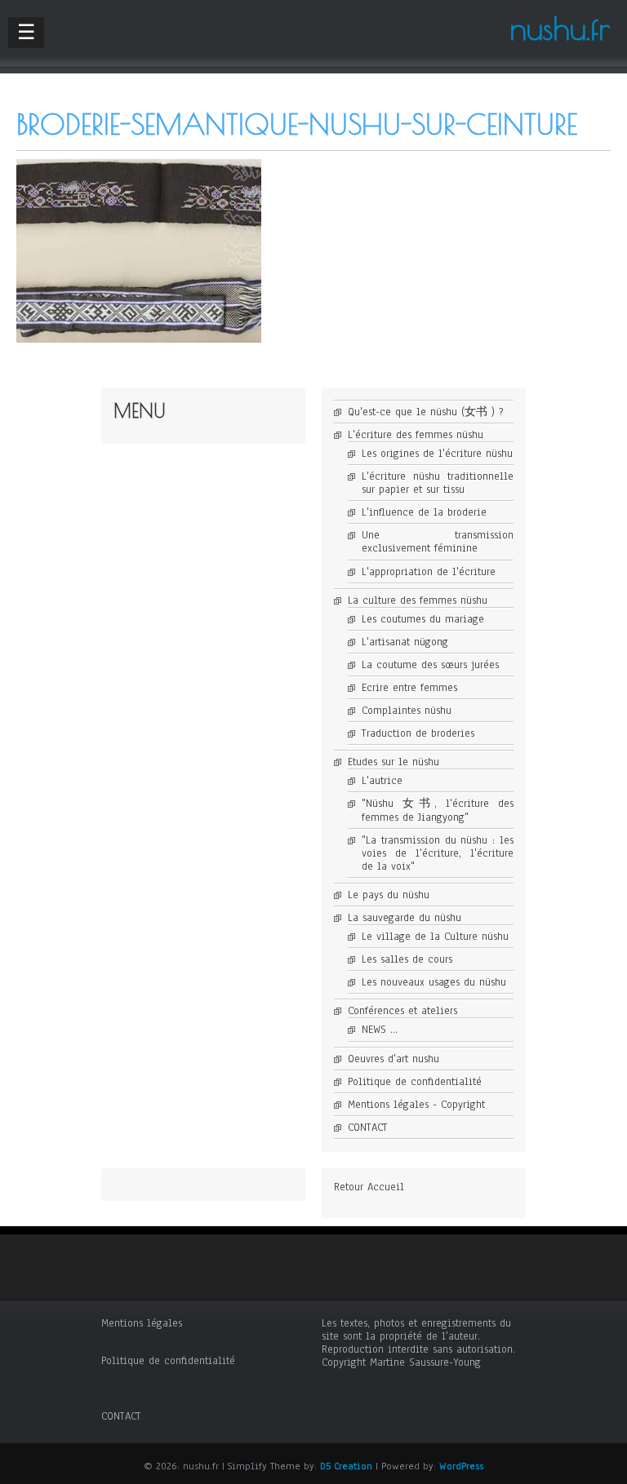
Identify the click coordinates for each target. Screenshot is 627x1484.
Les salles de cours (407, 959)
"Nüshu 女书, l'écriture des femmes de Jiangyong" (438, 810)
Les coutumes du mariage (423, 619)
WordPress (461, 1466)
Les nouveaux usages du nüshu (434, 982)
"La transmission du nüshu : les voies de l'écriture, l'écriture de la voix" (438, 853)
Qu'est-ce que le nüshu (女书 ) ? (425, 412)
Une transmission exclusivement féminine (438, 542)
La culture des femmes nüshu (417, 600)
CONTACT (368, 1127)
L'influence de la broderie (424, 512)
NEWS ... (380, 1029)
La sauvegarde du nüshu (404, 917)
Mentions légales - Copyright (416, 1104)
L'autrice (382, 780)
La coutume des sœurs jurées (430, 665)
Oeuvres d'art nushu (393, 1059)
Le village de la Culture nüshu (435, 936)
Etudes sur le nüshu (393, 762)
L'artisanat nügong (405, 642)
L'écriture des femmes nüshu (415, 434)
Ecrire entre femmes (409, 687)
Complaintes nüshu (406, 710)
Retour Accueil (369, 1187)
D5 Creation (346, 1466)
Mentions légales (141, 1323)
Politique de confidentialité (415, 1081)
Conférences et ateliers (402, 1010)
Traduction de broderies (418, 733)
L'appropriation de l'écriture (429, 572)
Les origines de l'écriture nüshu (437, 453)
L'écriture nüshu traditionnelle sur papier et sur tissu (438, 483)
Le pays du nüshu (388, 895)
